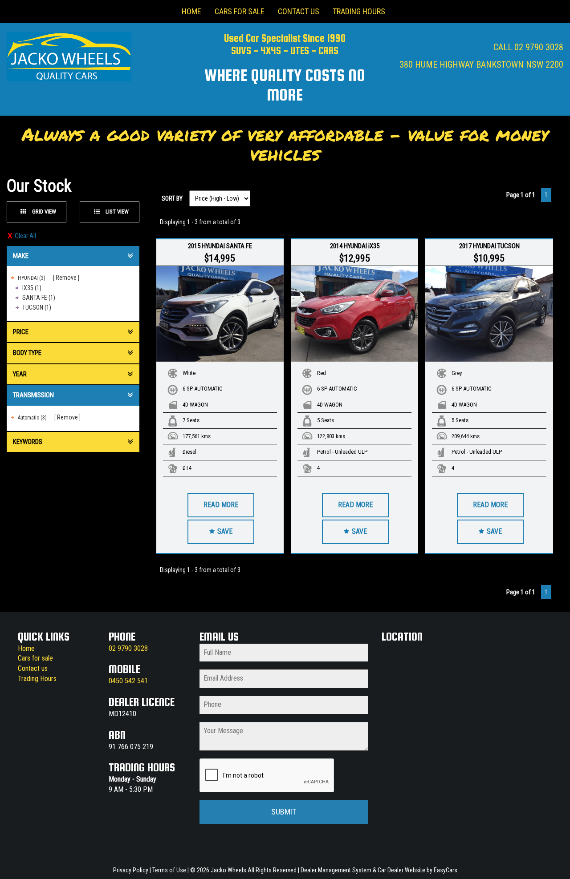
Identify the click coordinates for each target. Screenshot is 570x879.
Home (191, 11)
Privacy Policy (131, 870)
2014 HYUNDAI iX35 (354, 246)
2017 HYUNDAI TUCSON (489, 246)
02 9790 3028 (538, 47)
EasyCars (445, 870)
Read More (221, 504)
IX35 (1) (31, 287)
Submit (283, 811)
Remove (66, 277)
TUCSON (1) (36, 307)
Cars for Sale (240, 11)
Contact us (33, 668)
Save (224, 531)
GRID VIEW (43, 211)
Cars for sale (35, 658)
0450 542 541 (128, 681)
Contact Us (298, 11)
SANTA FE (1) (38, 297)
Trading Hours (359, 11)
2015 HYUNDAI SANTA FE (220, 246)
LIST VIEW (116, 211)
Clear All (25, 236)
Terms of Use (169, 870)
